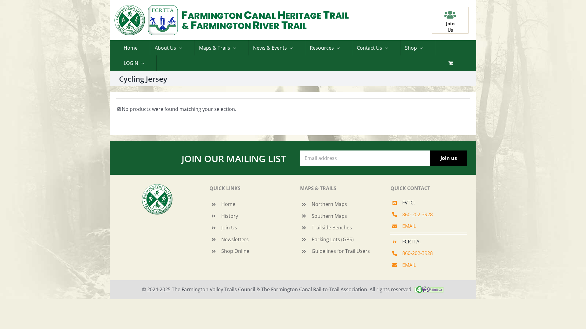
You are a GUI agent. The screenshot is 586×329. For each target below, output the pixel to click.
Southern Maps (329, 216)
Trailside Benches (332, 227)
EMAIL (409, 226)
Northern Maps (329, 204)
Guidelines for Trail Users (341, 251)
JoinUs (450, 26)
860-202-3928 (417, 214)
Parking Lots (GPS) (333, 239)
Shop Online (235, 251)
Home (228, 204)
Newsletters (235, 239)
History (229, 216)
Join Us (229, 227)
